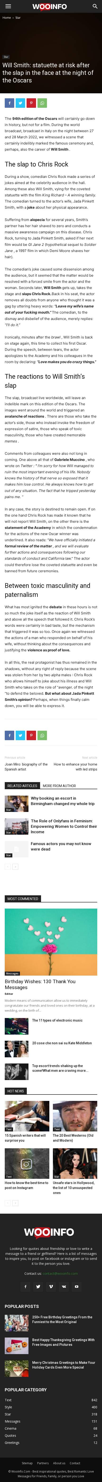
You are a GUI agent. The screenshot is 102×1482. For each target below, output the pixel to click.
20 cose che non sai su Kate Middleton (62, 1043)
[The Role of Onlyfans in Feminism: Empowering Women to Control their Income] (16, 826)
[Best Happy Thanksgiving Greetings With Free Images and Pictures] (16, 1346)
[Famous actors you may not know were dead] (16, 849)
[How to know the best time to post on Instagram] (27, 1163)
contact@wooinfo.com (60, 1273)
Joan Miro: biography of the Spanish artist (26, 766)
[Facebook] (9, 103)
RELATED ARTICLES (22, 786)
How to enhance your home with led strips (75, 766)
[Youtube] (76, 1287)
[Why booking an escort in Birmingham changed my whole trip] (16, 804)
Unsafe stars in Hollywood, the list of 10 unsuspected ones (73, 1188)
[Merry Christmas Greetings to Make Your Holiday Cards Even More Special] (16, 1368)
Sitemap (27, 1463)
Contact (75, 1463)
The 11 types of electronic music (57, 1020)
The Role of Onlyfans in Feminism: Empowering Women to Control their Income (64, 826)
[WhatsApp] (42, 103)
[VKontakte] (64, 1287)
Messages (12, 973)
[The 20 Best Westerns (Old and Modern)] (75, 1116)
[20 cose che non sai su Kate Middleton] (16, 1049)
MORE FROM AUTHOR (59, 786)
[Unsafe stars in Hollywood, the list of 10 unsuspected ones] (75, 1163)
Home (7, 18)
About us (59, 1463)
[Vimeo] (51, 1287)
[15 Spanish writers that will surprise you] (27, 1116)
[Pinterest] (31, 103)
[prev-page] (8, 867)
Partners (43, 1463)
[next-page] (15, 867)
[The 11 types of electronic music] (16, 1026)
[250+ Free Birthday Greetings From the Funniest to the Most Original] (16, 1323)
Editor (9, 994)
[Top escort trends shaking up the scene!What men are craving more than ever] (16, 1071)
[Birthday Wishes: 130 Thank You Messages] (51, 942)
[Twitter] (20, 103)
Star (18, 18)
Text (9, 1129)
